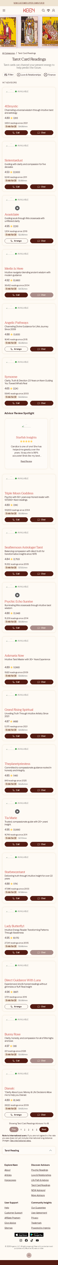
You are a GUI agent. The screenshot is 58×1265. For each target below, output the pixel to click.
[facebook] (26, 1241)
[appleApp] (21, 1236)
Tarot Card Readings (40, 1185)
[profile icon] (53, 10)
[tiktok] (32, 1241)
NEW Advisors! (38, 1190)
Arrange (18, 241)
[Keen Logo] (28, 10)
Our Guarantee (38, 1207)
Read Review (26, 461)
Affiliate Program (12, 1217)
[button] (50, 1150)
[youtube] (37, 1241)
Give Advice (10, 1222)
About (7, 1170)
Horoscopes (10, 1180)
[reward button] (48, 10)
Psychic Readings (39, 1170)
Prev (14, 1129)
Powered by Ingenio (40, 1227)
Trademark (36, 1222)
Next (44, 1129)
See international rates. (20, 1140)
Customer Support (13, 1212)
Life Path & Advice (40, 1180)
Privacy (34, 1217)
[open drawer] (4, 10)
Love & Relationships (41, 1175)
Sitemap (9, 1227)
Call (17, 132)
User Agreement (39, 1212)
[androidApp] (37, 1236)
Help (7, 1207)
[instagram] (21, 1241)
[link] (17, 208)
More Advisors (38, 1195)
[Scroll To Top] (29, 1255)
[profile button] (53, 10)
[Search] (43, 10)
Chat (43, 132)
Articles (8, 1175)
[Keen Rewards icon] (48, 10)
